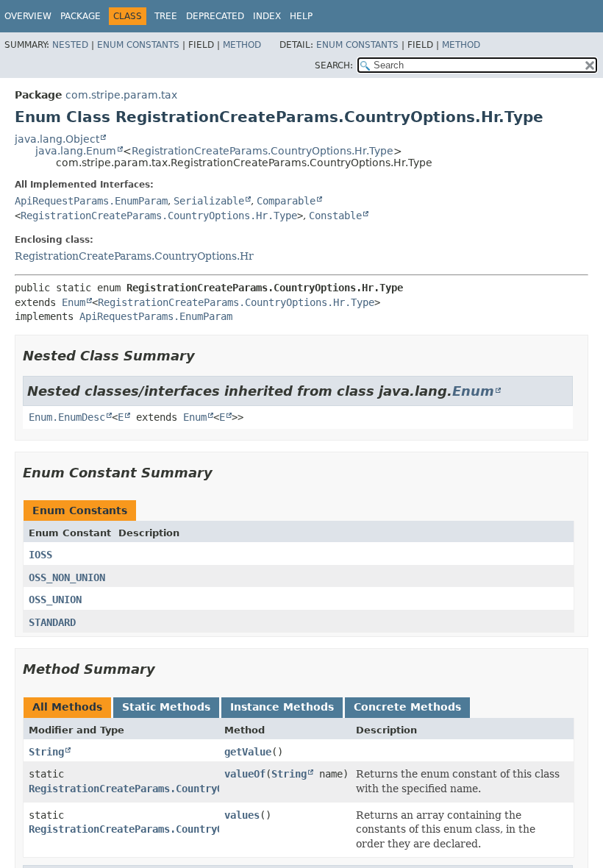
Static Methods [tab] (166, 707)
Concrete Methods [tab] (407, 707)
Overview (27, 16)
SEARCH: (334, 65)
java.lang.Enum (75, 151)
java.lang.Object (57, 139)
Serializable (209, 201)
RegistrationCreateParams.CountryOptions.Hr (134, 256)
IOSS (40, 555)
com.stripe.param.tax (121, 95)
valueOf (244, 774)
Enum (73, 302)
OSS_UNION (55, 599)
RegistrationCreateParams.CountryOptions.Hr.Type (262, 151)
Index (267, 16)
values (242, 815)
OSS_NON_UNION (67, 577)
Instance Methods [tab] (282, 707)
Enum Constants (138, 45)
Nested (70, 45)
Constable (335, 215)
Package (80, 16)
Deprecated (215, 16)
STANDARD (52, 622)
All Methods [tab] (67, 707)
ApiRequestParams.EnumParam (91, 201)
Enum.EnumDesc (67, 417)
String (46, 752)
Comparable (286, 201)
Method (242, 45)
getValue (247, 752)
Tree (165, 16)
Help (301, 16)
